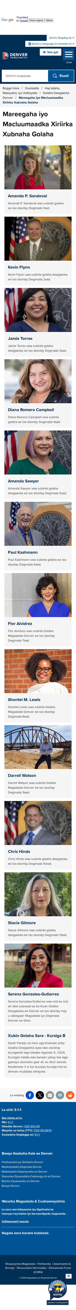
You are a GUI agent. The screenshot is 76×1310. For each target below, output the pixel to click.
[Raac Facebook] (4, 1241)
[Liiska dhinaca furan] (68, 55)
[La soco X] (16, 1241)
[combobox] (50, 44)
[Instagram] (10, 1241)
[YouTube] (22, 1241)
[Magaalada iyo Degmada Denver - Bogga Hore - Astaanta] (15, 55)
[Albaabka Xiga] (29, 1241)
